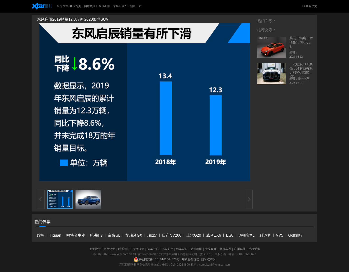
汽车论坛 (182, 249)
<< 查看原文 (309, 6)
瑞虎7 (152, 235)
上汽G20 (193, 235)
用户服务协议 (190, 259)
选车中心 (153, 249)
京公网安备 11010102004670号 (158, 259)
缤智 (41, 235)
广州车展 (239, 249)
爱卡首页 (75, 6)
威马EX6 (213, 235)
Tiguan (55, 235)
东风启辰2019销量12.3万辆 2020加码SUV (72, 19)
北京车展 (225, 249)
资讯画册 (104, 6)
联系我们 (124, 249)
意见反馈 (211, 249)
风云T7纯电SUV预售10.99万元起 (301, 42)
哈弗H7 (96, 235)
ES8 (229, 235)
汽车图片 (167, 249)
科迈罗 (265, 235)
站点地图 (196, 249)
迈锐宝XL (246, 235)
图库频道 (89, 6)
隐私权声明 (208, 259)
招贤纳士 (109, 249)
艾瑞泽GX (133, 235)
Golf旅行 (295, 235)
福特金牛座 (75, 235)
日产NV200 (171, 235)
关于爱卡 (95, 249)
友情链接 (138, 249)
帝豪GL (114, 235)
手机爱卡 (254, 249)
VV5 (279, 235)
